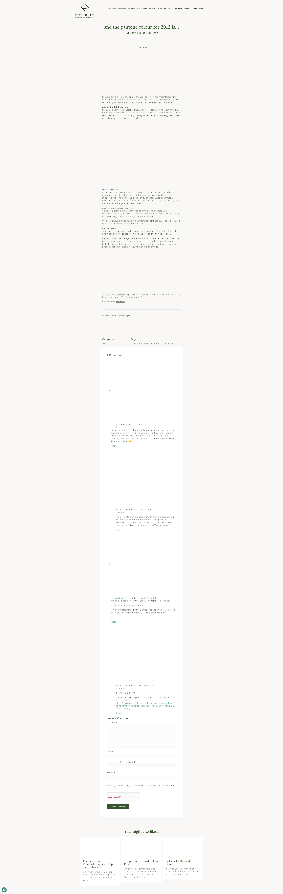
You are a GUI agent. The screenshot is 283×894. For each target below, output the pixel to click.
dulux (146, 343)
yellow (174, 343)
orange (153, 343)
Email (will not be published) (121, 762)
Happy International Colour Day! (141, 862)
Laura (114, 424)
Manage (4, 889)
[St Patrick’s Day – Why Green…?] (183, 846)
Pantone (120, 301)
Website (111, 772)
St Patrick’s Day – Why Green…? (180, 862)
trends (105, 343)
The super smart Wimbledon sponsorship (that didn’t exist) (97, 864)
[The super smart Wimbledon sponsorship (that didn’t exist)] (100, 846)
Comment (112, 722)
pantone (162, 343)
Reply (114, 446)
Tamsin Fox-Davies (120, 598)
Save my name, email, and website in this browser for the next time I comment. (141, 787)
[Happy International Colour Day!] (141, 846)
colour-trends (137, 343)
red (168, 343)
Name (110, 752)
